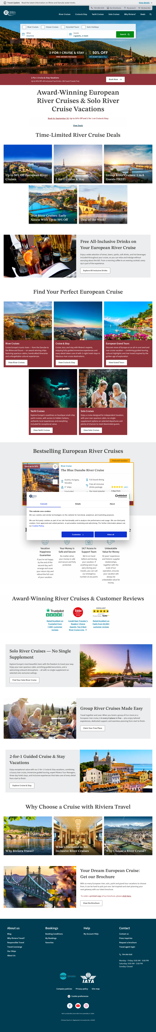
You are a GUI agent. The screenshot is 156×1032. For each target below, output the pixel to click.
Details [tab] (78, 504)
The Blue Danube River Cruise (82, 470)
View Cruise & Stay (66, 362)
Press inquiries (125, 938)
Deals (142, 14)
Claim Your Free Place (92, 728)
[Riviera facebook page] (70, 1006)
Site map (96, 988)
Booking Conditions (54, 933)
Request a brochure (128, 942)
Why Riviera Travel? (16, 938)
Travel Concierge (14, 946)
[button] (55, 481)
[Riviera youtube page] (78, 1006)
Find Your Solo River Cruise (24, 680)
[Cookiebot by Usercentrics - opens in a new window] (117, 496)
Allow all (110, 534)
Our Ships (11, 951)
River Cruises (64, 14)
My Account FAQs (91, 933)
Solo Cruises (113, 14)
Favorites (49, 942)
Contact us (124, 933)
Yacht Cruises (98, 14)
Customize (76, 534)
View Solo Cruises (91, 430)
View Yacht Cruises (41, 430)
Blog (9, 933)
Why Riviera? (130, 14)
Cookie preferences (79, 996)
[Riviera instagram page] (86, 1006)
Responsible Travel (15, 942)
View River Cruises (16, 362)
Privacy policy (82, 988)
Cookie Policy (38, 526)
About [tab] (112, 504)
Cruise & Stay (81, 14)
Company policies (64, 988)
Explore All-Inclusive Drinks (95, 270)
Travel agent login (127, 946)
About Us (11, 955)
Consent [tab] (43, 504)
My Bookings (51, 938)
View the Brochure (91, 903)
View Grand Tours (116, 362)
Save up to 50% (31, 466)
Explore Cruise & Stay (22, 785)
